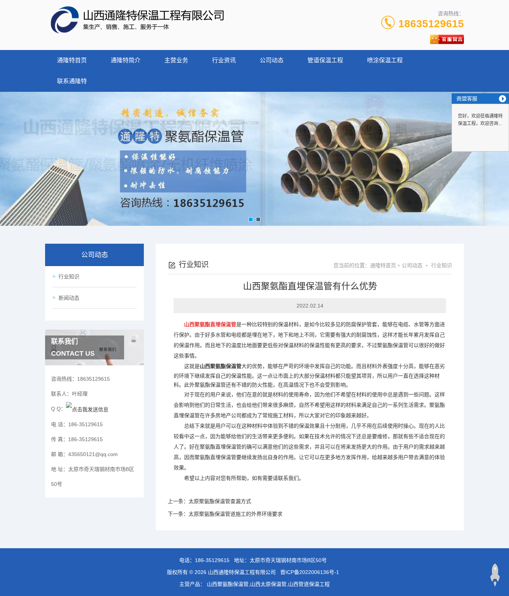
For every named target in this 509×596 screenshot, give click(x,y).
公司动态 (272, 60)
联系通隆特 (72, 81)
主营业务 (176, 60)
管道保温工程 (325, 60)
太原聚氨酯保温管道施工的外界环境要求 (235, 514)
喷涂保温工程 (385, 60)
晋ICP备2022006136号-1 (309, 572)
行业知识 (69, 277)
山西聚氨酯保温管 (220, 366)
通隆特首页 (72, 60)
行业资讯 (224, 60)
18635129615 (431, 23)
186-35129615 (212, 560)
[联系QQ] (87, 409)
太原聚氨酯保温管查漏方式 (220, 501)
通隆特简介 (125, 60)
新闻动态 (69, 298)
